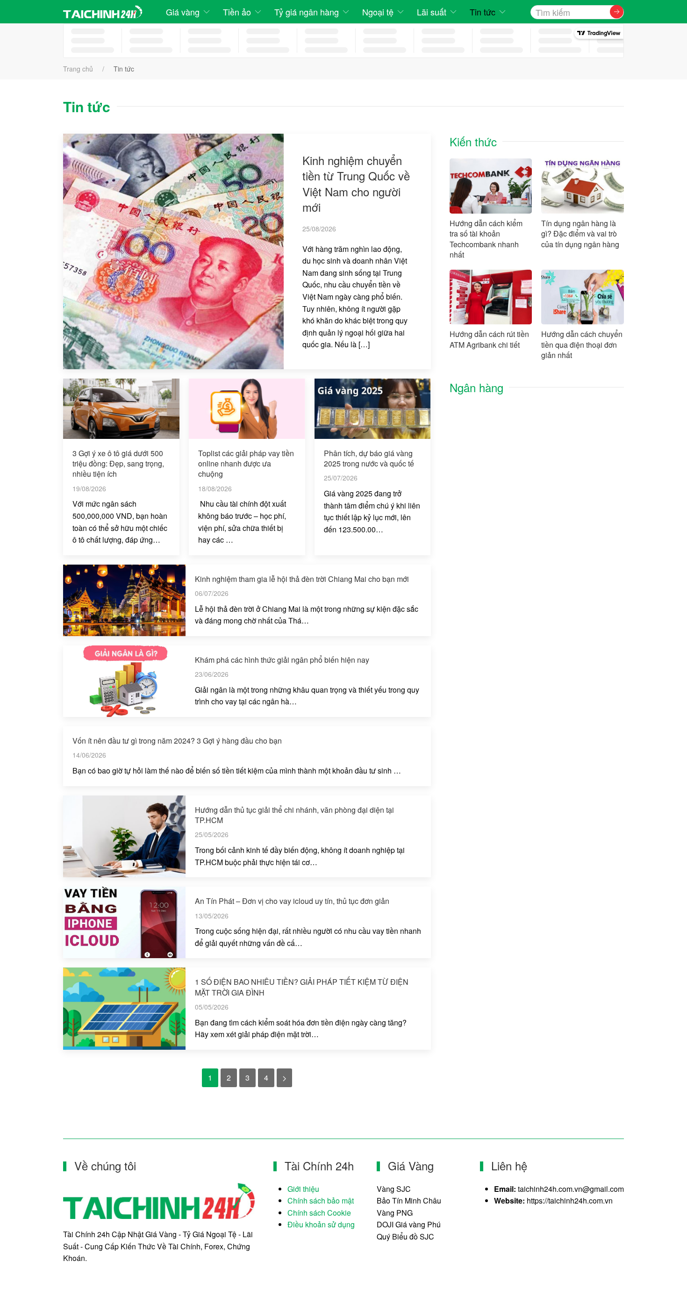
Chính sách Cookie (319, 1212)
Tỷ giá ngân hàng (306, 12)
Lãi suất (431, 12)
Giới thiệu (303, 1188)
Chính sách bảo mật (320, 1200)
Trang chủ (78, 68)
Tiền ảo (237, 12)
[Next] (284, 1077)
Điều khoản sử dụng (321, 1224)
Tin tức (482, 12)
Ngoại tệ (378, 12)
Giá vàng (183, 12)
